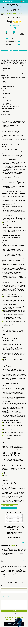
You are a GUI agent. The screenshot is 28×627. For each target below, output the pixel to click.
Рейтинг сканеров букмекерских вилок (14, 13)
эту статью (9, 256)
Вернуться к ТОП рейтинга (9, 505)
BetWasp (13, 545)
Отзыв (2, 598)
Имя (2, 585)
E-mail (2, 589)
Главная (2, 13)
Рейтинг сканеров (9, 617)
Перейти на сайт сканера (14, 50)
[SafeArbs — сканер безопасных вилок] (14, 622)
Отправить (14, 610)
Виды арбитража (19, 617)
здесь (3, 395)
